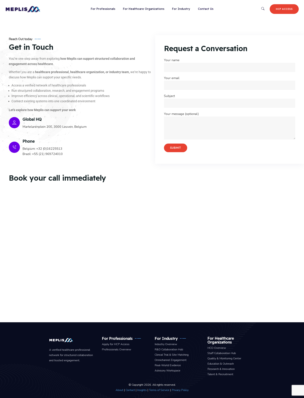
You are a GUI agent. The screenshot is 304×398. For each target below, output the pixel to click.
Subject (169, 96)
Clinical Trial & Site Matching (172, 355)
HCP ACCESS (284, 9)
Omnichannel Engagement (170, 360)
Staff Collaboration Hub (221, 353)
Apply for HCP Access (115, 344)
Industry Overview (166, 344)
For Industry (181, 9)
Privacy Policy (180, 390)
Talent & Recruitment (220, 374)
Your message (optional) (181, 114)
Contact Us (205, 9)
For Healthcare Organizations (143, 9)
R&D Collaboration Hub (169, 349)
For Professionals (103, 9)
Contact (130, 390)
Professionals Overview (116, 349)
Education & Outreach (220, 364)
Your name (171, 60)
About (119, 390)
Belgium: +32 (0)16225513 (42, 149)
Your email (171, 78)
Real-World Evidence (168, 365)
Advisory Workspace (167, 371)
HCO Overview (216, 348)
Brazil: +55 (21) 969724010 (43, 154)
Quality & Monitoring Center (224, 358)
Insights (142, 390)
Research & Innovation (221, 369)
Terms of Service (159, 390)
